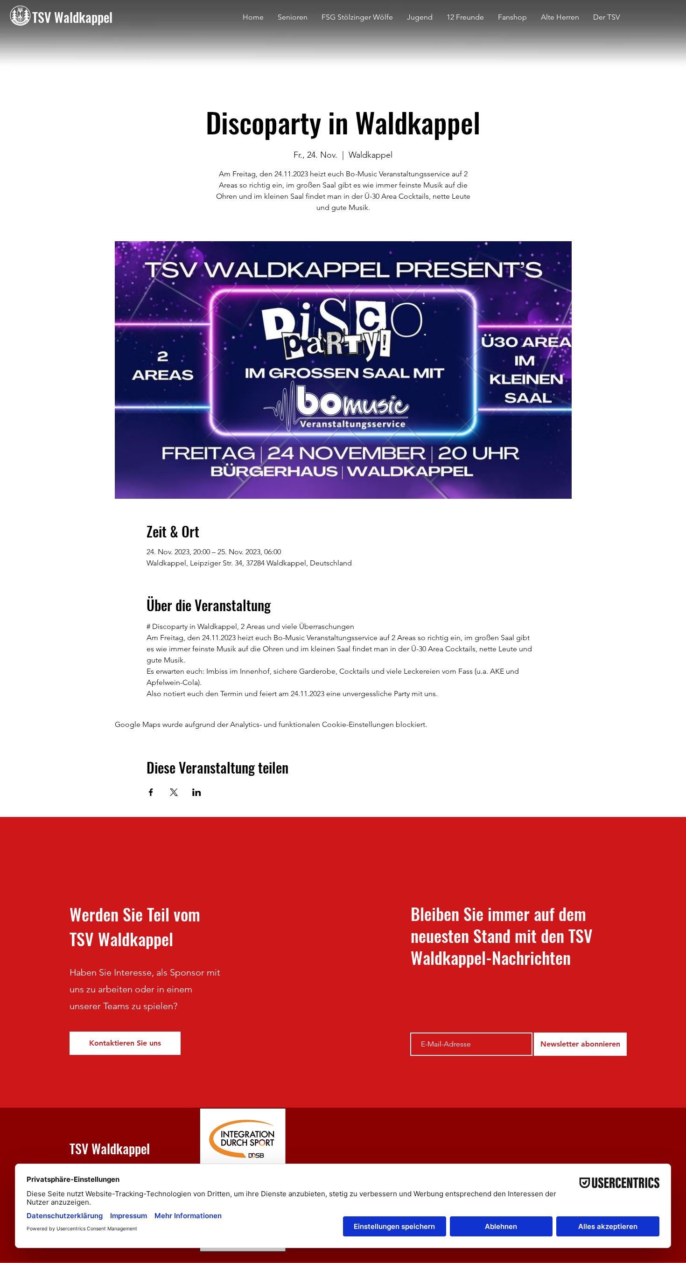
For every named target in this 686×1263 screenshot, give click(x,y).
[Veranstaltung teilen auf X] (173, 792)
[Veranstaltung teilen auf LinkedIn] (196, 792)
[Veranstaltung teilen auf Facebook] (151, 792)
